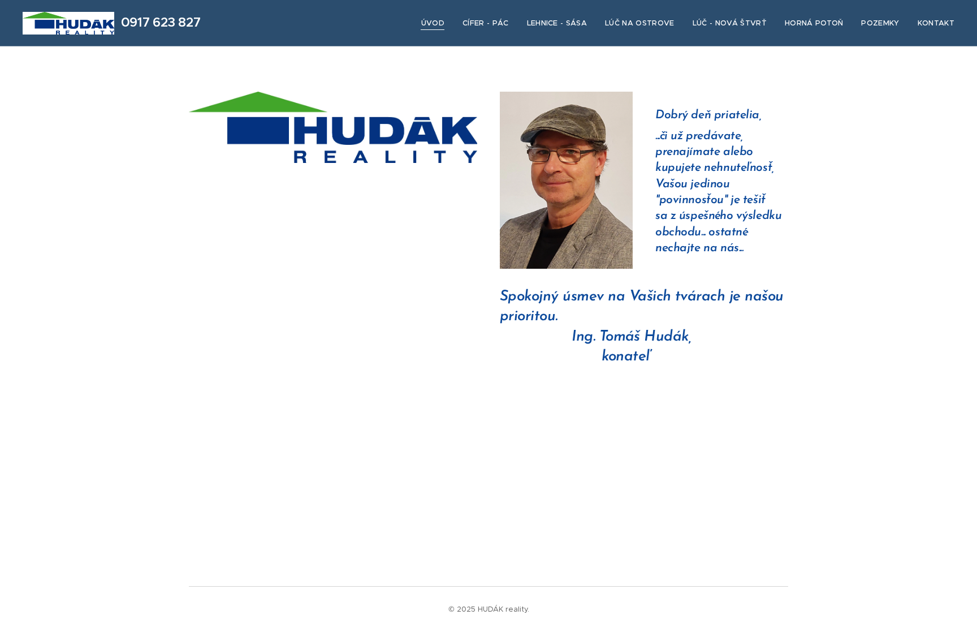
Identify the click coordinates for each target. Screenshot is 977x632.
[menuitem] (435, 23)
